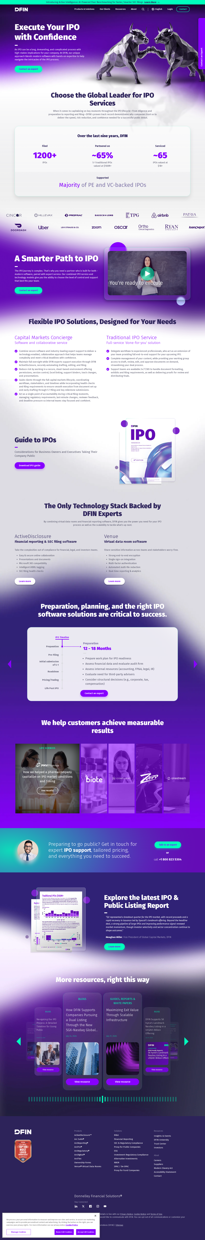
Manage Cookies (18, 1232)
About (134, 9)
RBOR (116, 1162)
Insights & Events (162, 1136)
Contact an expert (28, 69)
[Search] (143, 9)
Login (170, 9)
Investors (158, 1147)
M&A (116, 1135)
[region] (47, 778)
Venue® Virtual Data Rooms (87, 1166)
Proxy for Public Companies (127, 1147)
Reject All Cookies (64, 1232)
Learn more (25, 581)
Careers (157, 1160)
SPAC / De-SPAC (121, 1166)
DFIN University (161, 1140)
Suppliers (158, 1164)
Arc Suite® (79, 1139)
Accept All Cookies (86, 1232)
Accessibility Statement (165, 1172)
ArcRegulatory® (81, 1151)
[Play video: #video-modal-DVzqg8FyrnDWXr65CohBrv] (147, 273)
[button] (18, 1041)
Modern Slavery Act (163, 1168)
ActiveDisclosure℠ (83, 1135)
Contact (183, 9)
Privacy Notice (126, 1214)
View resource (82, 1081)
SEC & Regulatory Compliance (128, 1143)
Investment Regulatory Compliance (131, 1154)
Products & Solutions (84, 9)
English (158, 9)
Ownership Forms (82, 1162)
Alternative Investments (126, 1158)
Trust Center (160, 1143)
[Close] (95, 1216)
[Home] (22, 9)
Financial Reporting (123, 1139)
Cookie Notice (140, 1214)
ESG (116, 1151)
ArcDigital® (79, 1154)
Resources (120, 9)
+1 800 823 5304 (170, 859)
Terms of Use (156, 1214)
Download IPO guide (29, 465)
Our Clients (105, 9)
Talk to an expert (168, 844)
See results (47, 790)
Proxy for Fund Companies (126, 1170)
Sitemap (119, 1225)
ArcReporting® (81, 1143)
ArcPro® (78, 1147)
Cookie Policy (72, 1225)
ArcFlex (77, 1158)
